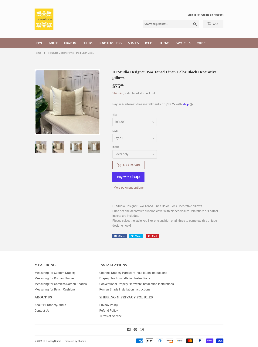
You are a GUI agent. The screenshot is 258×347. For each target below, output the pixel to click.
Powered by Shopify (75, 341)
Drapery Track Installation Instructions (124, 278)
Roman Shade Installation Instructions (124, 289)
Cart (216, 23)
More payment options (129, 187)
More (200, 43)
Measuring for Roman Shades (54, 278)
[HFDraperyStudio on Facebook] (129, 330)
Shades (133, 43)
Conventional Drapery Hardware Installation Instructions (136, 284)
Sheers (88, 43)
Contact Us (42, 310)
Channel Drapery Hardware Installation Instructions (133, 273)
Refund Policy (108, 310)
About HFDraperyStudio (50, 305)
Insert (115, 146)
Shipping (118, 93)
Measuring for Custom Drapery (55, 273)
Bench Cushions (110, 43)
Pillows (164, 43)
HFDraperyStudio (52, 341)
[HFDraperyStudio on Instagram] (142, 330)
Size (114, 114)
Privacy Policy (108, 305)
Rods (148, 43)
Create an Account (212, 14)
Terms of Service (110, 316)
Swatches (183, 43)
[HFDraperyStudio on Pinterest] (135, 330)
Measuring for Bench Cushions (55, 289)
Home (38, 52)
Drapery (70, 43)
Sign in (192, 14)
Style (115, 130)
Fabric (53, 43)
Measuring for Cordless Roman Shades (61, 284)
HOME (39, 43)
